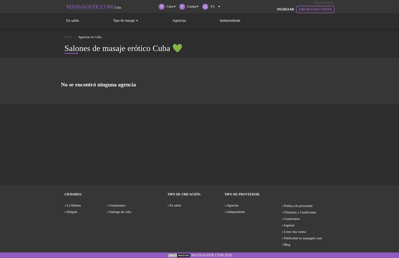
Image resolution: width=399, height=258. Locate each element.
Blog (287, 244)
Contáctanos (292, 219)
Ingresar (289, 225)
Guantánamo (117, 205)
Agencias (179, 20)
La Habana (74, 205)
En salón (72, 20)
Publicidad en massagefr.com (303, 238)
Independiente (230, 20)
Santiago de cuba (120, 212)
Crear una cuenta (315, 9)
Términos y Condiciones (300, 212)
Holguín (72, 212)
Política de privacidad (298, 206)
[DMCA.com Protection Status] (178, 255)
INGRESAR (285, 9)
